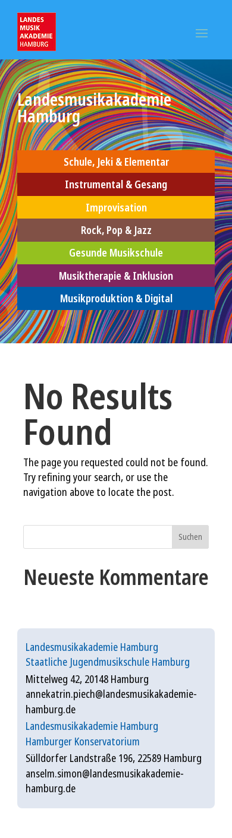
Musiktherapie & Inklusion (116, 275)
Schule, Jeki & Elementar (116, 161)
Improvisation (116, 207)
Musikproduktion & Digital (116, 298)
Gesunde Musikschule (116, 252)
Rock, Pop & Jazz (116, 230)
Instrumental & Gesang (116, 184)
